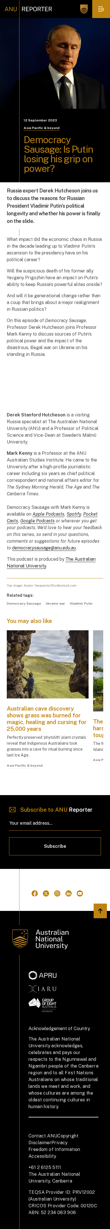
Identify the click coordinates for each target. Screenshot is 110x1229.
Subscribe (55, 846)
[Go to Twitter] (46, 893)
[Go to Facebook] (34, 893)
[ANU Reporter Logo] (28, 9)
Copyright (67, 1136)
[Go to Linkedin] (68, 893)
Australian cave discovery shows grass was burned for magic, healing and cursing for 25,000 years (47, 718)
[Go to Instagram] (57, 893)
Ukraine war (55, 603)
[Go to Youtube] (79, 893)
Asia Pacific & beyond (42, 128)
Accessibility (42, 1156)
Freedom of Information (54, 1149)
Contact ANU (42, 1136)
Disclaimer (39, 1142)
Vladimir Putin (81, 603)
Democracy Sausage (24, 603)
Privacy (59, 1142)
